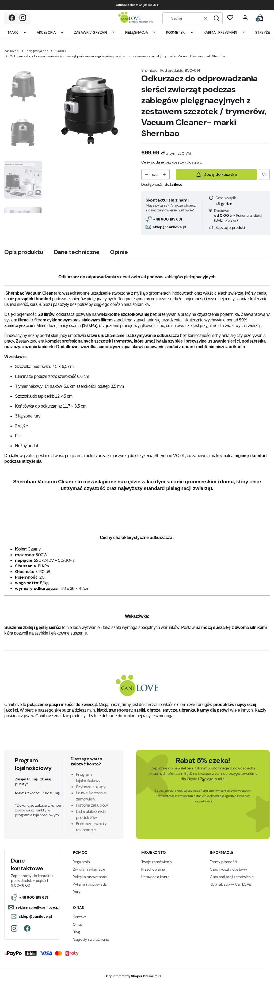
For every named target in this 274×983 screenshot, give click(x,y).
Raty (76, 891)
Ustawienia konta (155, 876)
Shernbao (149, 70)
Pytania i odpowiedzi (90, 884)
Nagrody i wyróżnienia (91, 939)
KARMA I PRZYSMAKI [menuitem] (220, 32)
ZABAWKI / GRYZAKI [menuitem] (90, 32)
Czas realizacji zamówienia (231, 876)
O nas (77, 924)
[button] (216, 18)
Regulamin (207, 790)
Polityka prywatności (90, 876)
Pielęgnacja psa (37, 51)
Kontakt (79, 916)
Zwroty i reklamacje (89, 869)
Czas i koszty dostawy (228, 869)
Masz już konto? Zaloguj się (37, 793)
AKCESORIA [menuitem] (46, 32)
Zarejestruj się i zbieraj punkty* (33, 781)
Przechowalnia (153, 869)
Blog (76, 931)
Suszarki (61, 51)
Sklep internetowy (131, 976)
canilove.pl (11, 51)
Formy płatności (223, 861)
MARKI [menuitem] (13, 32)
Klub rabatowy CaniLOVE (230, 884)
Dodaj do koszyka (220, 174)
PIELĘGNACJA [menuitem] (136, 32)
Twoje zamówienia (156, 861)
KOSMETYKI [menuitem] (175, 32)
